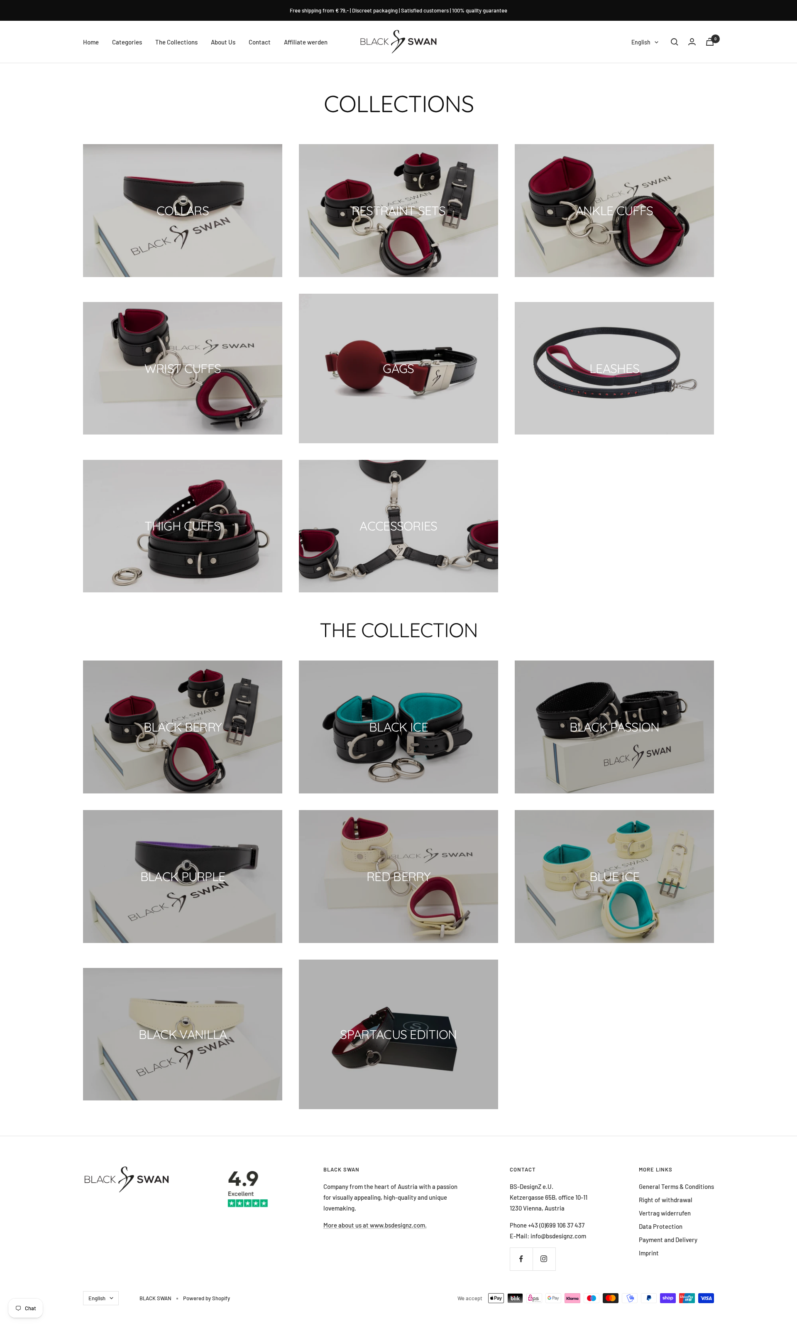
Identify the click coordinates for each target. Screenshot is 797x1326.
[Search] (674, 42)
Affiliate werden (306, 42)
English (640, 42)
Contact (260, 42)
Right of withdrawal (665, 1199)
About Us (223, 42)
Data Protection (660, 1226)
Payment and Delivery (668, 1239)
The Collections (176, 42)
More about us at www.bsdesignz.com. (375, 1225)
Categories (127, 42)
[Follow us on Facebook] (521, 1258)
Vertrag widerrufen (665, 1213)
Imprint (649, 1253)
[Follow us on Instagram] (544, 1258)
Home (91, 42)
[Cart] (710, 42)
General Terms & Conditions (676, 1186)
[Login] (692, 41)
